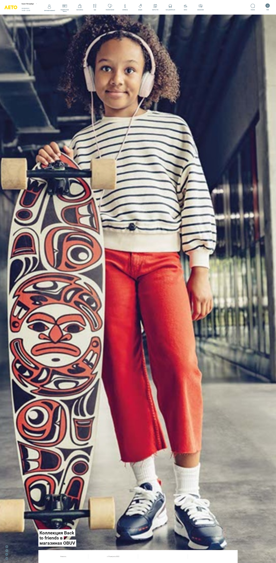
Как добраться (170, 10)
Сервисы (125, 10)
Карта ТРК (155, 10)
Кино (185, 10)
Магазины (79, 10)
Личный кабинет (49, 10)
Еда (95, 10)
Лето (11, 7)
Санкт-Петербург (28, 4)
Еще (267, 9)
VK (6, 550)
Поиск (253, 10)
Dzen (6, 554)
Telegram (6, 558)
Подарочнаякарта (65, 10)
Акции (140, 10)
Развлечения (110, 10)
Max (6, 546)
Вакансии (200, 10)
